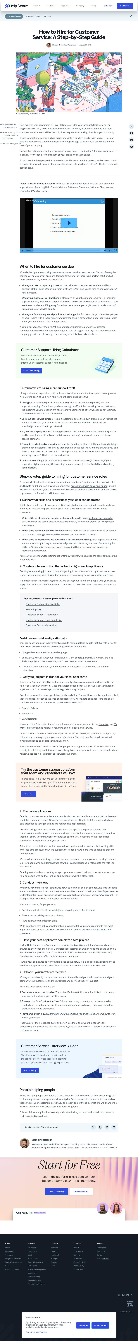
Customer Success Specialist (41, 625)
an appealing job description (44, 571)
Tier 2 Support (33, 609)
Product (36, 6)
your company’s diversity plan (65, 666)
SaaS (30, 1255)
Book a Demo (81, 1191)
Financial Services (35, 1280)
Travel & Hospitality (35, 1262)
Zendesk (54, 1248)
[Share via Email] (131, 146)
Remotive (103, 724)
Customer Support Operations (42, 614)
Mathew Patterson (68, 45)
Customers (78, 1251)
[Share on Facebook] (131, 133)
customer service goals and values (89, 485)
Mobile (7, 1266)
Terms (76, 1262)
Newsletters (78, 1258)
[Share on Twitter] (131, 126)
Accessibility (79, 1266)
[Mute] (105, 250)
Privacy (83, 1262)
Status (102, 1258)
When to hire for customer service (10, 125)
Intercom (54, 1251)
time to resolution (72, 301)
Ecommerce (32, 1258)
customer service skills (101, 518)
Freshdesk (55, 1255)
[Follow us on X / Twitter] (119, 1295)
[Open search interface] (131, 16)
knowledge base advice (34, 426)
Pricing (93, 6)
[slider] (67, 250)
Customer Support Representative (44, 619)
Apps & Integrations (13, 1262)
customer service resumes (65, 859)
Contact (100, 1255)
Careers (77, 1255)
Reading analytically (30, 872)
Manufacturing (34, 1277)
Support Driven (30, 708)
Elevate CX (27, 713)
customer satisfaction (98, 301)
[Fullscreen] (115, 250)
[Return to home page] (16, 6)
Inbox (7, 1248)
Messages (9, 1255)
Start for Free (125, 6)
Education (32, 1248)
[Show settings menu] (110, 250)
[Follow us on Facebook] (123, 1295)
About (76, 1248)
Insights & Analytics (13, 1258)
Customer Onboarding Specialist (43, 604)
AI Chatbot (9, 1251)
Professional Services (36, 1284)
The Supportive (87, 1147)
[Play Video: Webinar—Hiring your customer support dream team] (69, 223)
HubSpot (54, 1258)
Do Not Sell (78, 1269)
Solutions (50, 6)
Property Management (37, 1269)
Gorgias (54, 1262)
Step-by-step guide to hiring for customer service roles (12, 135)
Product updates (12, 1269)
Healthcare (32, 1251)
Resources (65, 6)
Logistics (31, 1273)
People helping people (12, 143)
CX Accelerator (29, 718)
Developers (101, 1248)
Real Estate (32, 1266)
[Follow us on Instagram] (132, 1295)
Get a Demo (108, 6)
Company (80, 6)
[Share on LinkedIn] (131, 139)
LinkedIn (112, 1147)
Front (53, 1266)
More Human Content (57, 1147)
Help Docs (101, 1251)
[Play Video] (22, 250)
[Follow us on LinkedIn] (127, 1295)
